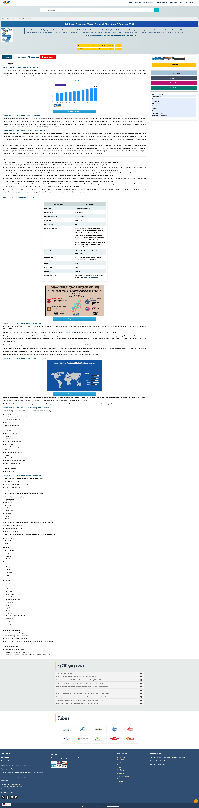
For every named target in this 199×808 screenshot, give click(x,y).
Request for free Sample (99, 25)
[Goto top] (196, 801)
